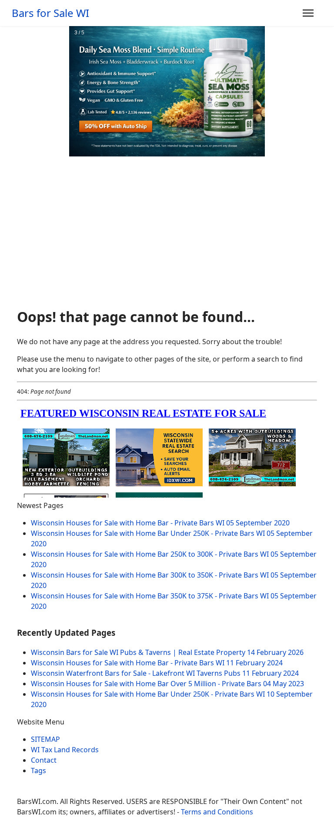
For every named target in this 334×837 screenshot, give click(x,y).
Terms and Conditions (217, 812)
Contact (44, 760)
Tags (38, 770)
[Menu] (308, 13)
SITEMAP (45, 739)
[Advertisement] (167, 236)
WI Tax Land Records (65, 749)
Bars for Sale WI (50, 13)
